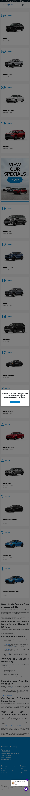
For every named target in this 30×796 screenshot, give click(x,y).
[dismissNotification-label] (27, 780)
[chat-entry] (26, 789)
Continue (15, 402)
